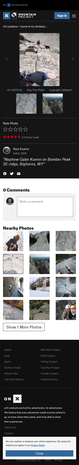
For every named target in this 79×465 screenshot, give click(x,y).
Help (7, 355)
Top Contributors (13, 379)
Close (39, 453)
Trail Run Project (50, 367)
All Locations (10, 26)
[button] (5, 173)
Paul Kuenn (21, 149)
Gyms (7, 361)
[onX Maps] (12, 401)
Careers (9, 433)
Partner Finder (12, 367)
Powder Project (49, 373)
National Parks (49, 379)
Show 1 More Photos (24, 327)
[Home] (21, 15)
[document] (39, 448)
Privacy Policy (38, 445)
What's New (11, 373)
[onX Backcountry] (15, 5)
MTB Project (48, 355)
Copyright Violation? (60, 90)
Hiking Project (49, 361)
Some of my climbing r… (34, 26)
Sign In (62, 15)
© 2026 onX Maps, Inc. (29, 460)
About (7, 349)
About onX (10, 427)
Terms (48, 460)
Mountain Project (50, 349)
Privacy (58, 460)
